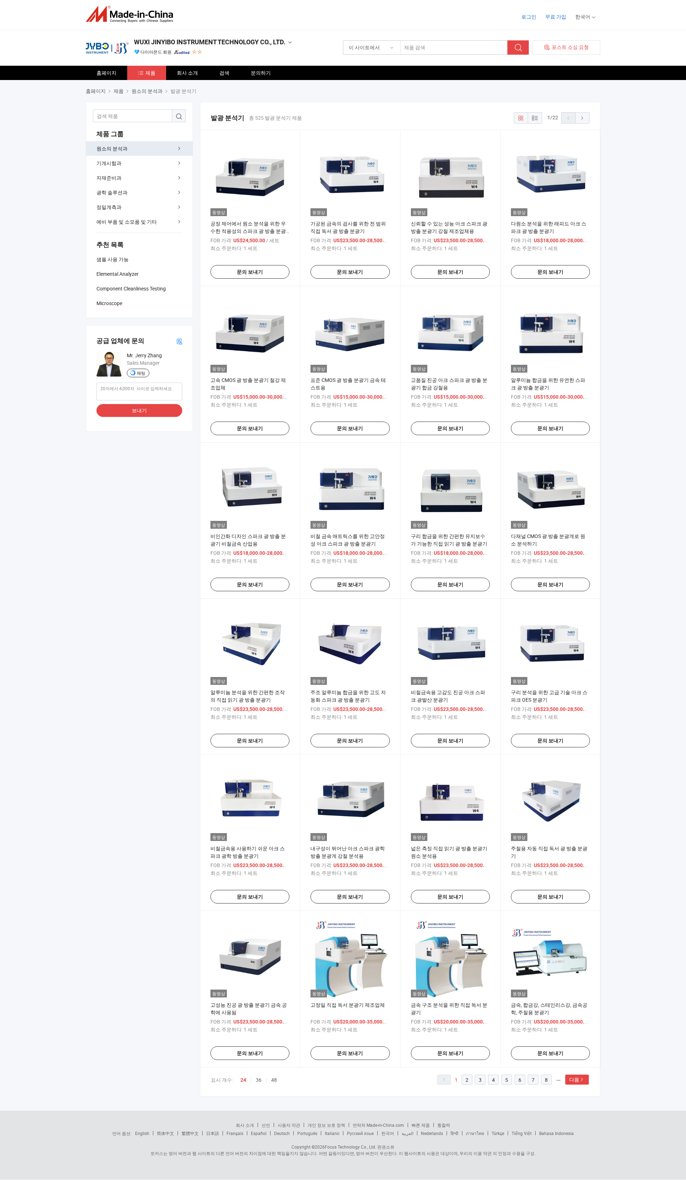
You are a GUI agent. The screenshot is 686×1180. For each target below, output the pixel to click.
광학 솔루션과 (112, 192)
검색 (224, 72)
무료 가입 (555, 16)
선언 (266, 1125)
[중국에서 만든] (132, 14)
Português (307, 1133)
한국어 (387, 1133)
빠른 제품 (421, 1125)
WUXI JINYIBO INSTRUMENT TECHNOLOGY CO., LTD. (209, 42)
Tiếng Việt (522, 1133)
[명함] (179, 341)
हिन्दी (454, 1133)
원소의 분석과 (112, 148)
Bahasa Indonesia (556, 1133)
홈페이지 (106, 72)
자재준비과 (108, 177)
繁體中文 (190, 1133)
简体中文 (165, 1133)
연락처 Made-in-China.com (378, 1125)
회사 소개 (187, 72)
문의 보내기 (250, 272)
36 (259, 1079)
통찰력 (443, 1125)
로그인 (528, 16)
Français (235, 1133)
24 (243, 1080)
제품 (150, 72)
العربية (407, 1133)
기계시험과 (108, 163)
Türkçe (498, 1133)
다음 (574, 1079)
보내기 (139, 410)
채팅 (141, 373)
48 (274, 1079)
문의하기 (261, 72)
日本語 (212, 1133)
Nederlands (432, 1133)
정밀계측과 (108, 207)
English (142, 1133)
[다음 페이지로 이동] (582, 118)
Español (259, 1133)
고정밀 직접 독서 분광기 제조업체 (347, 1004)
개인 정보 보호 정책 (326, 1125)
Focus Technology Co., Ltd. (350, 1147)
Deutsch (282, 1133)
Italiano (332, 1133)
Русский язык (360, 1133)
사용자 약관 (289, 1125)
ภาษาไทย (475, 1133)
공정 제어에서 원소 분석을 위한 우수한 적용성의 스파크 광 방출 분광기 (248, 231)
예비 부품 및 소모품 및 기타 (126, 221)
